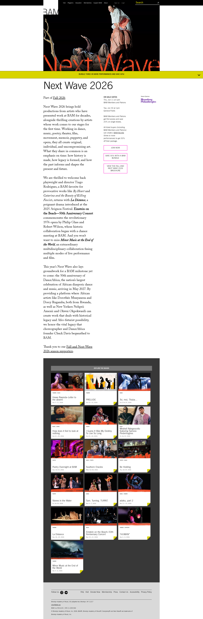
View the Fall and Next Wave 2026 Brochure (115, 168)
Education (78, 3)
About (106, 3)
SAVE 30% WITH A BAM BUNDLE (115, 157)
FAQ (82, 592)
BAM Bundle (119, 133)
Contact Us (123, 592)
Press (116, 592)
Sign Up (117, 3)
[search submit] (158, 2)
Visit (64, 3)
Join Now (115, 148)
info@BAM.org (55, 605)
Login (123, 3)
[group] (67, 389)
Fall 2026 (59, 98)
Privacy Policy (146, 592)
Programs (70, 3)
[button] (101, 74)
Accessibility (134, 592)
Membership (87, 3)
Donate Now (95, 592)
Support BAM (98, 3)
